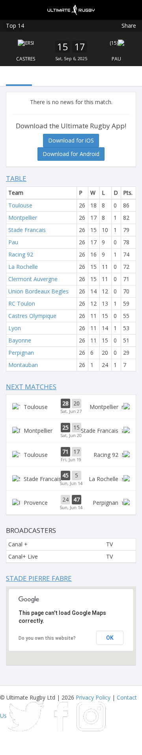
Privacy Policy (93, 697)
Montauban (23, 365)
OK (110, 638)
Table (16, 178)
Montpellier (22, 217)
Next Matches (31, 386)
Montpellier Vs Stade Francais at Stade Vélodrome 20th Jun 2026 (71, 431)
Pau (116, 58)
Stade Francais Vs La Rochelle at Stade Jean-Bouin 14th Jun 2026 (71, 479)
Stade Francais (27, 230)
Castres (25, 58)
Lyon (14, 328)
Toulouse (20, 205)
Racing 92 (20, 254)
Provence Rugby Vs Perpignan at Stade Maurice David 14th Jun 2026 (71, 503)
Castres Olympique (32, 315)
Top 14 (15, 25)
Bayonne (19, 340)
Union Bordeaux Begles (38, 291)
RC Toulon (21, 303)
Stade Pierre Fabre (39, 578)
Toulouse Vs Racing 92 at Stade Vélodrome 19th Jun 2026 (71, 455)
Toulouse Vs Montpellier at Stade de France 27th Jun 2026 (71, 406)
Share (128, 25)
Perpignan (21, 352)
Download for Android (71, 154)
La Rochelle (23, 266)
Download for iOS (71, 140)
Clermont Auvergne (33, 279)
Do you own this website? (47, 638)
